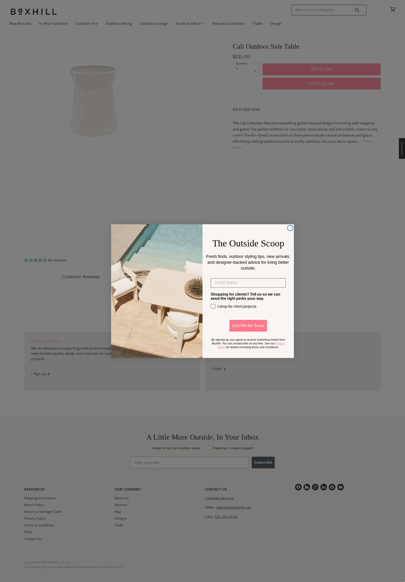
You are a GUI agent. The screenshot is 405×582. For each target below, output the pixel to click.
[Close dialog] (290, 228)
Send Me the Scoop (248, 326)
